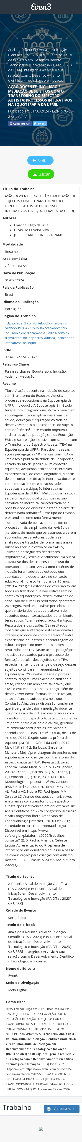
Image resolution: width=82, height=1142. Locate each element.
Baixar (43, 174)
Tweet (41, 123)
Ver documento (65, 1108)
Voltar (43, 160)
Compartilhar (21, 123)
